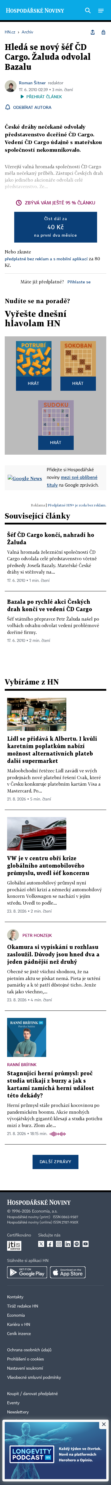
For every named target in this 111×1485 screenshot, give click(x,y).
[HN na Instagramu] (59, 1244)
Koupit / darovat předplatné (32, 1394)
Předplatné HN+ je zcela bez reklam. (77, 505)
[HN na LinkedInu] (68, 1244)
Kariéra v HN (18, 1325)
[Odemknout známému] (103, 32)
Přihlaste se (79, 281)
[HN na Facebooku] (50, 1244)
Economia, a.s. (44, 1211)
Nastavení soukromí (25, 1368)
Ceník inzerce (19, 1334)
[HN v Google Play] (27, 1272)
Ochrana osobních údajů (29, 1350)
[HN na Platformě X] (41, 1244)
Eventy (13, 1403)
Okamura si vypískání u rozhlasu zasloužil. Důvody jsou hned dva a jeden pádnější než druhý (53, 955)
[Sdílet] (93, 32)
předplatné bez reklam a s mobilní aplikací (46, 258)
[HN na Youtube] (86, 1244)
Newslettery (18, 1412)
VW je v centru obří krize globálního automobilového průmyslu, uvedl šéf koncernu (48, 866)
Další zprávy (55, 1161)
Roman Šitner (32, 82)
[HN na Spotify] (77, 1244)
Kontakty (15, 1297)
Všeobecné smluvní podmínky (34, 1378)
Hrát (33, 383)
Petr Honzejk (37, 935)
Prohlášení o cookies (25, 1359)
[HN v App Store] (68, 1272)
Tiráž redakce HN (22, 1306)
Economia (16, 1315)
